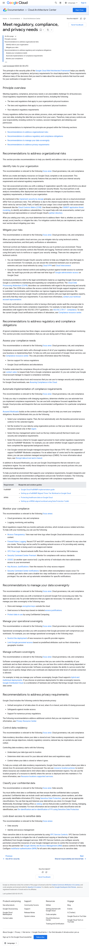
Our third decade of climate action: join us (64, 932)
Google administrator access (66, 272)
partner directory (55, 213)
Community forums (31, 905)
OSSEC (10, 560)
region (33, 429)
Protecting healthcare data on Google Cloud (37, 497)
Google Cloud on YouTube (76, 916)
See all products (8, 905)
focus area (47, 171)
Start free (79, 10)
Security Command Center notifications (23, 571)
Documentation (15, 9)
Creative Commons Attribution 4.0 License (66, 885)
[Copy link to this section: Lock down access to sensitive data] (43, 816)
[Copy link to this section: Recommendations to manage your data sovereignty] (71, 585)
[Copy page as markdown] (48, 30)
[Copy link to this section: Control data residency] (29, 728)
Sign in (83, 3)
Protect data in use (15, 614)
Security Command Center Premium (21, 555)
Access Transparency (16, 534)
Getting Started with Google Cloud (53, 910)
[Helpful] (81, 18)
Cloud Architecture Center (42, 9)
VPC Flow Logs (13, 551)
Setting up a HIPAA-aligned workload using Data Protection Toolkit (45, 501)
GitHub (48, 905)
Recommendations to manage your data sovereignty (28, 140)
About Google (8, 932)
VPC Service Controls (59, 834)
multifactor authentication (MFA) (24, 848)
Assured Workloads (11, 412)
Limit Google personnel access (20, 642)
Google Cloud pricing (10, 909)
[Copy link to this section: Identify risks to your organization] (40, 166)
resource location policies (64, 768)
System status (29, 916)
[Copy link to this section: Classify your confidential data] (37, 783)
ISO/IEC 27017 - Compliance (65, 310)
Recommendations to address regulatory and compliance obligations (35, 136)
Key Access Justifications (18, 567)
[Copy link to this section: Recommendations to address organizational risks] (68, 153)
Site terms (26, 932)
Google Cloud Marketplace (7, 913)
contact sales (11, 372)
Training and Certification (55, 924)
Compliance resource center (70, 312)
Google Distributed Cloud (13, 683)
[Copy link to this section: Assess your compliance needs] (38, 340)
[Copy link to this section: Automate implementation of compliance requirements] (64, 389)
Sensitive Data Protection (50, 798)
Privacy (17, 932)
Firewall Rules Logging (16, 541)
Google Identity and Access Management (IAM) (43, 846)
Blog (69, 905)
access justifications (53, 610)
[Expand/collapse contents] (15, 36)
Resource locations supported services (37, 776)
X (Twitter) (71, 912)
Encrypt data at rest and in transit (29, 458)
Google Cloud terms (39, 932)
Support (27, 909)
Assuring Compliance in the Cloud (43, 382)
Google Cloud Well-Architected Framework (53, 71)
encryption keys (28, 606)
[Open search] (56, 2)
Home (5, 18)
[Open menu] (3, 3)
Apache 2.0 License (34, 887)
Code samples (51, 914)
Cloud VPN (47, 265)
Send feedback (77, 25)
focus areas (47, 513)
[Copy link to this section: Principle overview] (28, 88)
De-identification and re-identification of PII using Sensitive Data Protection (48, 809)
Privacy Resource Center (26, 721)
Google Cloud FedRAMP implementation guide (38, 490)
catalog (39, 804)
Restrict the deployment (17, 638)
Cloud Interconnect (63, 265)
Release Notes (29, 912)
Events (69, 909)
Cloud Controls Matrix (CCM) (29, 207)
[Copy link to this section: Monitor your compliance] (31, 508)
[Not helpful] (84, 18)
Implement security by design (31, 199)
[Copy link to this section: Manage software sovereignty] (37, 652)
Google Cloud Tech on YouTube (75, 921)
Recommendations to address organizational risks (27, 132)
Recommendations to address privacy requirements (28, 145)
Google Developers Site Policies (65, 887)
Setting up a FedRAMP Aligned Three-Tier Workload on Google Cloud (46, 493)
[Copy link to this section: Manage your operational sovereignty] (45, 621)
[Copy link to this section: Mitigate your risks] (24, 230)
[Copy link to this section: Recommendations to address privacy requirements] (71, 694)
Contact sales (8, 918)
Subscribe (40, 937)
